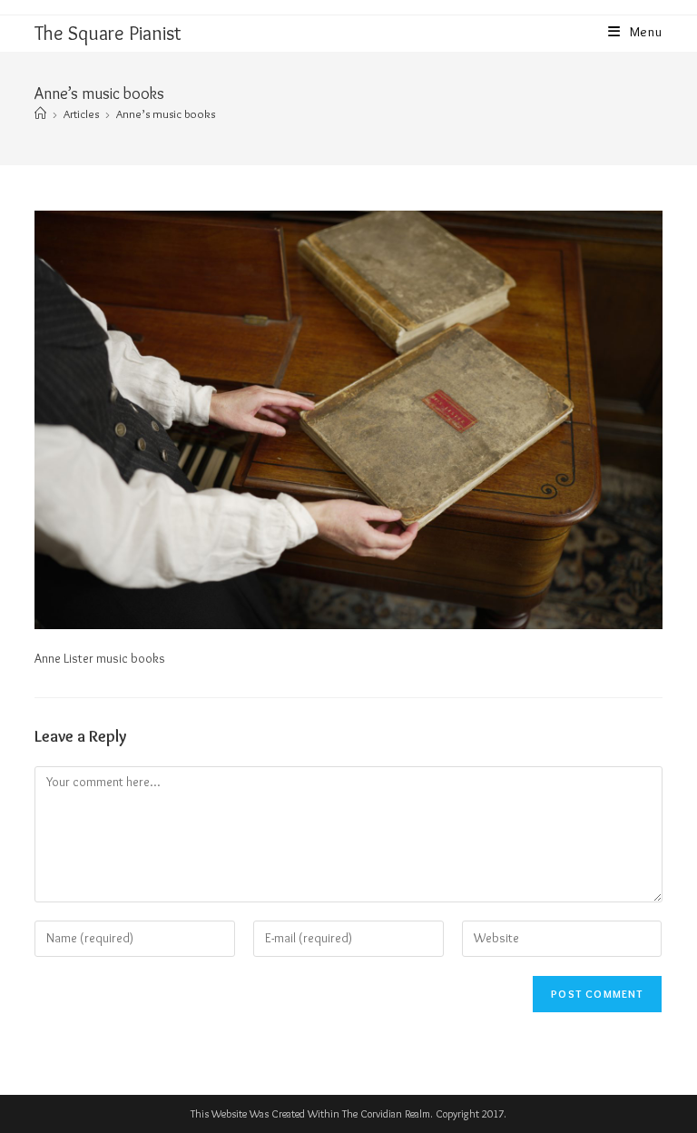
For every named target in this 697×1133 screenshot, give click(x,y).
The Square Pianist (108, 33)
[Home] (40, 113)
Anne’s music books (165, 113)
